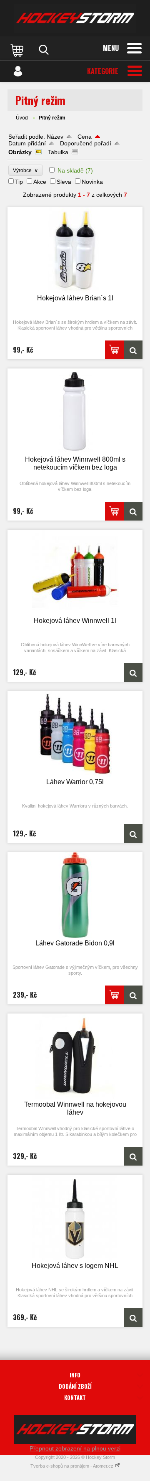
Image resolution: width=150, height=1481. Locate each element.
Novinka (92, 181)
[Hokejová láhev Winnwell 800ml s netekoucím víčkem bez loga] (75, 411)
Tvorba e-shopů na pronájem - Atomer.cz (72, 1465)
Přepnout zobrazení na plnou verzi (75, 1448)
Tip (19, 181)
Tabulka (58, 152)
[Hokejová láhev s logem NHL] (75, 1217)
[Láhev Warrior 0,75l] (75, 734)
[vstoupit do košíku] (18, 49)
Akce (39, 181)
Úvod (22, 118)
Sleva (64, 181)
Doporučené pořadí (85, 143)
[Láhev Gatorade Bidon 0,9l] (75, 895)
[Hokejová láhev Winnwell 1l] (75, 572)
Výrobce (25, 170)
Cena (85, 136)
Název (55, 136)
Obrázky (20, 152)
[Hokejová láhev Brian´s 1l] (75, 250)
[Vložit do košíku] (114, 349)
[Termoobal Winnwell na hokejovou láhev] (75, 1056)
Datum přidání (27, 143)
